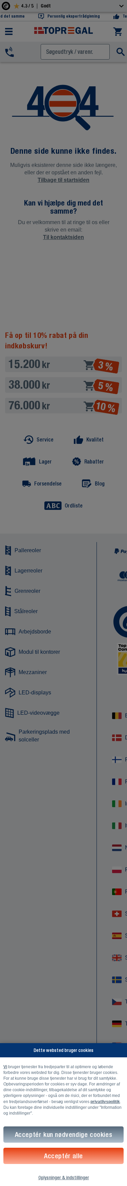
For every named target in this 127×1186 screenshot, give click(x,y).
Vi (5, 1066)
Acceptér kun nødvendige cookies (63, 1134)
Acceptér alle (63, 1156)
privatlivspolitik (105, 1101)
